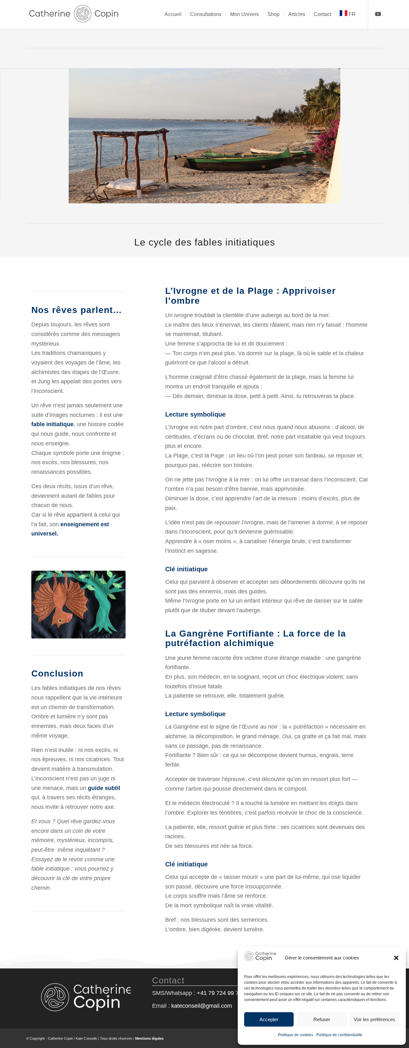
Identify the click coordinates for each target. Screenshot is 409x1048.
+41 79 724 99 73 (219, 993)
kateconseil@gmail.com (202, 1006)
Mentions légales (149, 1038)
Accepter (268, 1019)
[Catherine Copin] (74, 14)
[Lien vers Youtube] (378, 14)
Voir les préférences (374, 1019)
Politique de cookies (295, 1035)
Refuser (321, 1019)
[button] (396, 958)
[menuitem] (173, 14)
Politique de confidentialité (339, 1035)
